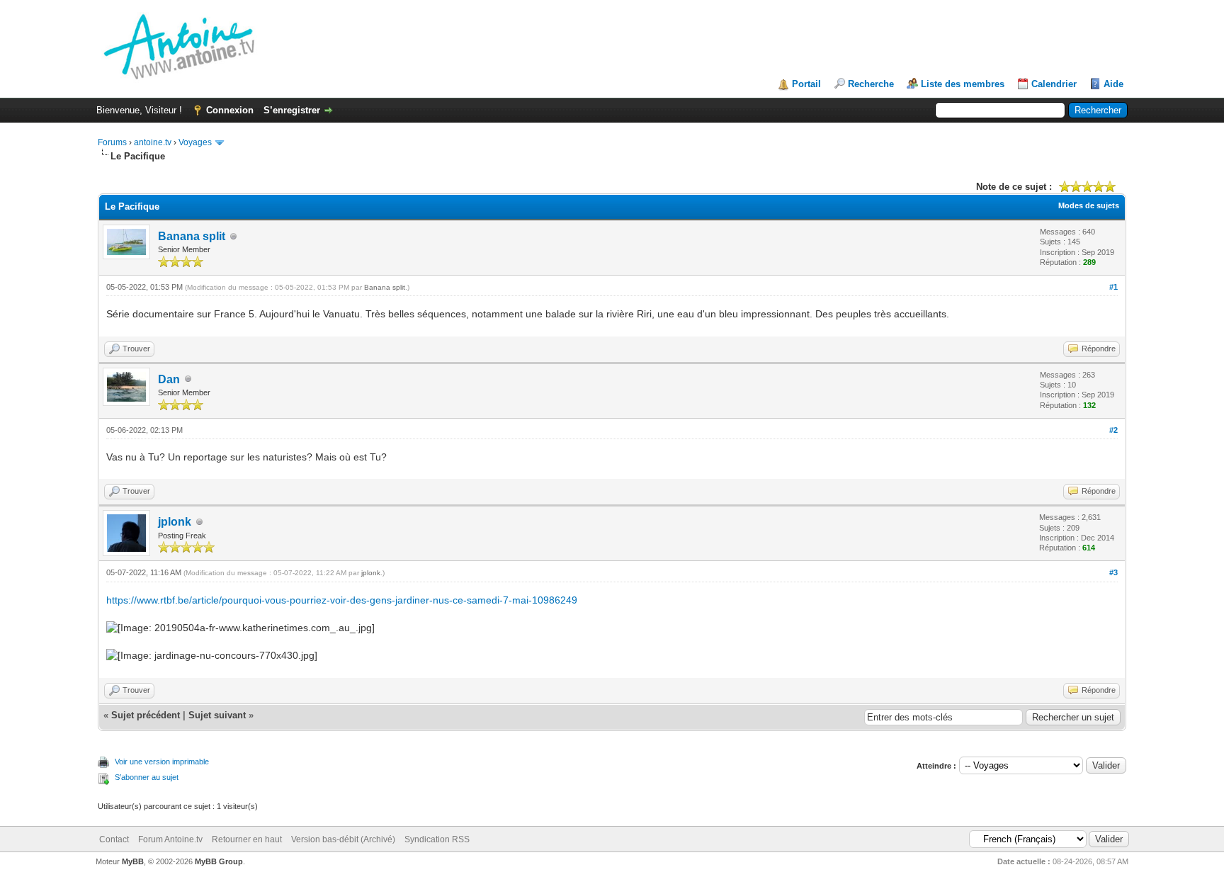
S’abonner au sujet (146, 777)
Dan (169, 379)
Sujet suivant (217, 715)
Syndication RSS (437, 839)
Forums (112, 142)
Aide (1113, 84)
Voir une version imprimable (162, 761)
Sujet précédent (145, 715)
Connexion (230, 110)
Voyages (195, 142)
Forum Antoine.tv (170, 839)
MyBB (133, 861)
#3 (1113, 572)
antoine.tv (152, 142)
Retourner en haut (247, 839)
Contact (114, 839)
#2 (1113, 430)
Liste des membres (962, 84)
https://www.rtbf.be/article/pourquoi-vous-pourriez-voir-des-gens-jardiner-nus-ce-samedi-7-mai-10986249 (341, 600)
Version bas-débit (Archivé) (343, 839)
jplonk (174, 522)
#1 (1113, 287)
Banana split (191, 236)
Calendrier (1054, 84)
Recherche (871, 84)
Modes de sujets (1088, 205)
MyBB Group (219, 861)
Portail (806, 84)
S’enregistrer (292, 110)
